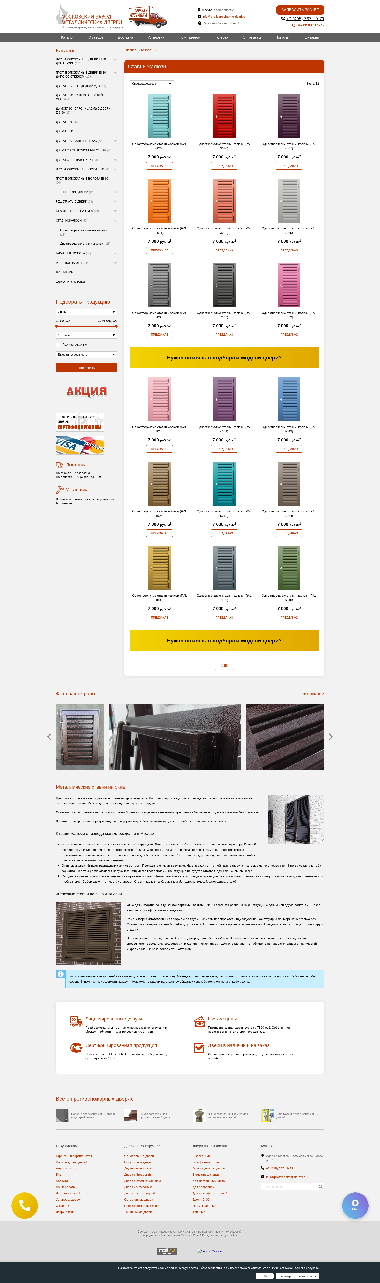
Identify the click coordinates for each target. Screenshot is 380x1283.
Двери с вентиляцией (77, 160)
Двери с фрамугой (137, 1174)
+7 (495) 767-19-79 (305, 18)
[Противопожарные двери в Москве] (89, 14)
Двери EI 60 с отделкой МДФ (81, 86)
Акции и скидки (66, 1168)
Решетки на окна (72, 262)
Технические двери (75, 192)
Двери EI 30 (67, 131)
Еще (224, 665)
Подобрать (87, 367)
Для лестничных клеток (209, 1180)
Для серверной (203, 1187)
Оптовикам (252, 37)
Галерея (221, 37)
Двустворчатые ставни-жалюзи (85, 243)
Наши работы (65, 1187)
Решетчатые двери (74, 201)
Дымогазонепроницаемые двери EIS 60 (83, 110)
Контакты (311, 37)
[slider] (56, 326)
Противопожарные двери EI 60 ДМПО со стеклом (81, 74)
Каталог (67, 37)
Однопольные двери (139, 1156)
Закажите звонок (310, 25)
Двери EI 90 (67, 122)
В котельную (202, 1156)
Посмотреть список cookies (297, 1276)
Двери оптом (65, 1212)
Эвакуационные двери (209, 1168)
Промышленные (204, 1205)
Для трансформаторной (210, 1193)
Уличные (199, 1212)
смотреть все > (313, 693)
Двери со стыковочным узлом (83, 150)
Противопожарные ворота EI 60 (82, 180)
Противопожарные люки (141, 1205)
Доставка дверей (68, 1193)
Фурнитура (64, 272)
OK (265, 1276)
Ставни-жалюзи (71, 220)
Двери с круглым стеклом (142, 1180)
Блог (59, 1174)
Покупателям (189, 37)
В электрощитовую (206, 1174)
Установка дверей (69, 1199)
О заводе (95, 37)
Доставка (125, 37)
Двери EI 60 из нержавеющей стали (79, 97)
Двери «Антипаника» (139, 1187)
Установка (156, 37)
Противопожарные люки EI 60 (83, 169)
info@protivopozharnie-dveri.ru (224, 16)
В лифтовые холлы (206, 1162)
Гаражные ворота (73, 253)
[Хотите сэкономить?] (86, 392)
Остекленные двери (138, 1199)
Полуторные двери (138, 1162)
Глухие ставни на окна (77, 211)
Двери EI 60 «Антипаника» (79, 141)
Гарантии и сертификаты (74, 1156)
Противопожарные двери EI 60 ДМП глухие (81, 61)
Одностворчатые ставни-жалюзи (83, 232)
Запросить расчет (300, 10)
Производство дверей (71, 1162)
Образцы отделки (70, 281)
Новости (282, 37)
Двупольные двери (137, 1168)
